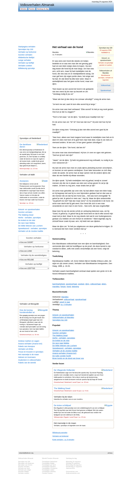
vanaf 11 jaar (64, 302)
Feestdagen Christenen (49, 468)
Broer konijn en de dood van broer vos (68, 358)
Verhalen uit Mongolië (29, 304)
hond (69, 287)
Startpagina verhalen (26, 47)
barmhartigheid (58, 284)
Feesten (32, 9)
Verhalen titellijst (23, 471)
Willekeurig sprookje (26, 68)
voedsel (81, 284)
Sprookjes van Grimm (25, 465)
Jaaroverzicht (70, 468)
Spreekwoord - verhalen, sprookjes (32, 228)
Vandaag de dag (42, 9)
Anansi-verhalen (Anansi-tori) (30, 344)
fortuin (63, 287)
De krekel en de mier (26, 220)
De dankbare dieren (33, 156)
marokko (56, 287)
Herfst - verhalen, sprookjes (29, 218)
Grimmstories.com (72, 471)
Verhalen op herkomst (27, 52)
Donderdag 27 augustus (74, 466)
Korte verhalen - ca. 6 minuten (63, 440)
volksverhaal (95, 284)
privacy (110, 453)
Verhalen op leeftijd (26, 63)
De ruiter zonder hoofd (61, 356)
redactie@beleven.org (26, 453)
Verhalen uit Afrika (25, 349)
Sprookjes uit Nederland (30, 138)
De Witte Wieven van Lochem (30, 226)
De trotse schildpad (79, 411)
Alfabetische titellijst (26, 57)
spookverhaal (71, 284)
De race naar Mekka (26, 223)
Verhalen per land (24, 468)
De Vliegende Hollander (79, 376)
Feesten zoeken (47, 473)
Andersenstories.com (73, 473)
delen (104, 284)
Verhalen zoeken (25, 66)
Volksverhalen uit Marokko (105, 75)
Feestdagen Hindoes (49, 471)
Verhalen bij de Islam (68, 398)
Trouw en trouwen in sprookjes (30, 352)
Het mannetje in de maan (28, 354)
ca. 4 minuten (57, 55)
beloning (75, 287)
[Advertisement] (66, 27)
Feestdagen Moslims (49, 466)
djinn (87, 284)
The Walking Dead (25, 215)
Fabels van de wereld (27, 363)
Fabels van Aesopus (26, 346)
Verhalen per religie (24, 470)
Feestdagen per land (49, 465)
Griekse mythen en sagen (28, 341)
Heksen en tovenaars (27, 357)
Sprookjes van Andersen (26, 463)
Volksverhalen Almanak (25, 458)
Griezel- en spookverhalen (29, 209)
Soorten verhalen (25, 55)
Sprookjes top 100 (25, 49)
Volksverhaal (105, 85)
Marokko (55, 52)
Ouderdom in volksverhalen (29, 360)
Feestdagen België (48, 463)
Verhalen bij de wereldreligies (34, 255)
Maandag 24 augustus (73, 461)
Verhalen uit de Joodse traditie (30, 231)
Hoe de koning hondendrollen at (33, 322)
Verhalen (24, 9)
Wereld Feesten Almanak (50, 458)
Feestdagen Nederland (49, 461)
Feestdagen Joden (48, 470)
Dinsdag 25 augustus (73, 463)
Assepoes (32, 192)
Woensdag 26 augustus (73, 465)
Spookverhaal (106, 90)
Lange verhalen (24, 60)
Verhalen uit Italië (27, 175)
